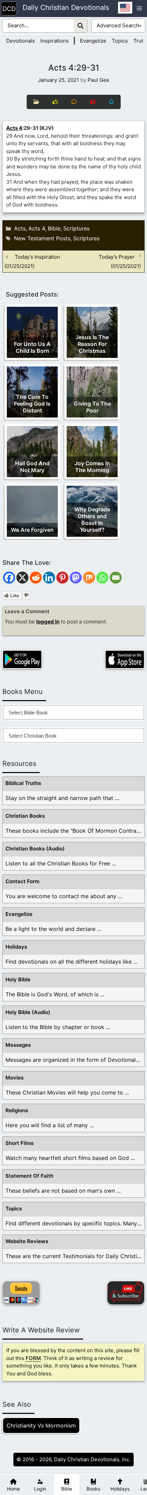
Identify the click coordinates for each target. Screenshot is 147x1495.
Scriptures (76, 228)
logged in (47, 621)
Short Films (19, 1143)
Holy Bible (17, 979)
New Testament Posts (42, 238)
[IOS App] (125, 659)
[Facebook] (9, 578)
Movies (14, 1077)
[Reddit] (36, 578)
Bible (54, 228)
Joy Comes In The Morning (92, 466)
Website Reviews (26, 1241)
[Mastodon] (76, 578)
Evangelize (93, 40)
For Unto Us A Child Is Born (32, 347)
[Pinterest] (62, 578)
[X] (22, 578)
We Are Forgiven (32, 529)
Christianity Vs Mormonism (41, 1425)
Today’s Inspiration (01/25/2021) (32, 261)
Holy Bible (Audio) (27, 1012)
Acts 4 (14, 128)
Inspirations (54, 40)
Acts (20, 228)
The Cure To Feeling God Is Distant (32, 403)
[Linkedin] (49, 578)
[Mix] (89, 578)
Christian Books (25, 816)
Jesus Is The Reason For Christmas (92, 344)
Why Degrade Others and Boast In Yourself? (92, 519)
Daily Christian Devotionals (66, 8)
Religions (16, 1110)
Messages (18, 1045)
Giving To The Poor (92, 407)
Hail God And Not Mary (32, 466)
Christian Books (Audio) (35, 848)
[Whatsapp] (102, 578)
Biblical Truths (23, 783)
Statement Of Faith (29, 1176)
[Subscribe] (126, 1293)
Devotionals (20, 40)
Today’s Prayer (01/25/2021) (120, 261)
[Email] (116, 578)
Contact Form (22, 881)
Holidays (16, 946)
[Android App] (22, 659)
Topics (120, 40)
